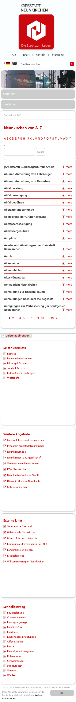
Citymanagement (16, 617)
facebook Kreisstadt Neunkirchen (25, 440)
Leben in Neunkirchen (19, 358)
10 (42, 318)
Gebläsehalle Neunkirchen (21, 532)
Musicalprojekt (15, 555)
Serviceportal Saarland (19, 526)
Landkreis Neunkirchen (20, 549)
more (69, 166)
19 (52, 318)
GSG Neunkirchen (17, 487)
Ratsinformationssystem (20, 651)
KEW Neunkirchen (17, 469)
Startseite (58, 55)
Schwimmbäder (15, 660)
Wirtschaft (13, 377)
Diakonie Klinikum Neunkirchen (24, 481)
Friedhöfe (12, 632)
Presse (10, 646)
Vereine (11, 670)
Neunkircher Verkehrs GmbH (23, 475)
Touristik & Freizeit (17, 368)
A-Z (14, 55)
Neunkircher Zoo (16, 451)
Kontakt (40, 55)
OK (62, 692)
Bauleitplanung (15, 612)
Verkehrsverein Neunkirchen (23, 463)
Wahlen (11, 675)
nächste (62, 318)
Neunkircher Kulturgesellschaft (24, 457)
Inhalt (26, 55)
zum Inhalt (9, 104)
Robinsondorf (14, 656)
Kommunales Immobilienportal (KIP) (27, 544)
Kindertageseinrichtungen (21, 636)
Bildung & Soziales (17, 363)
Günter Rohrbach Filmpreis (22, 538)
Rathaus (11, 353)
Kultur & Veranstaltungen (21, 373)
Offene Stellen (15, 641)
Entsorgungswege (17, 622)
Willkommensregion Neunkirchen (25, 561)
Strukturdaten (14, 665)
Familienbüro (14, 627)
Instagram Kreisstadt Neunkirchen (26, 445)
